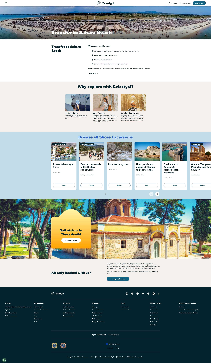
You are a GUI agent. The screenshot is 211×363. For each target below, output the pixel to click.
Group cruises (154, 316)
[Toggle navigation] (6, 3)
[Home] (105, 3)
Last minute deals (126, 310)
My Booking (174, 3)
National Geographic (69, 313)
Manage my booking (118, 279)
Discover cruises (71, 240)
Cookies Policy (121, 357)
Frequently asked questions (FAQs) (189, 310)
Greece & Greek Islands (41, 310)
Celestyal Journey (97, 313)
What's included (96, 316)
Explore (64, 185)
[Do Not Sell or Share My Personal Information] (4, 360)
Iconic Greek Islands (11, 313)
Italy (35, 316)
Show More (92, 73)
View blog (181, 307)
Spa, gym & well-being (98, 321)
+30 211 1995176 (186, 3)
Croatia (36, 313)
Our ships (95, 307)
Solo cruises (153, 307)
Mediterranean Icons (11, 316)
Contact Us (110, 348)
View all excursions (68, 307)
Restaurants (95, 318)
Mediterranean (38, 307)
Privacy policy (139, 357)
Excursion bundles (68, 316)
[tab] (105, 194)
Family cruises (154, 313)
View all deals (125, 307)
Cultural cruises (154, 318)
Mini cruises (153, 324)
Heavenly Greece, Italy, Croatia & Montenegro (18, 307)
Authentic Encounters (69, 310)
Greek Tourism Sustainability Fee (188, 313)
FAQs (117, 348)
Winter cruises (154, 310)
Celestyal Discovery (97, 310)
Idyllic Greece (9, 310)
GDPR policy (130, 357)
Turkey (36, 321)
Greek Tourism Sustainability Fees (106, 357)
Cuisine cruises (154, 321)
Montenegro (37, 318)
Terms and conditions (88, 357)
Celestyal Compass (113, 334)
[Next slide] (157, 194)
